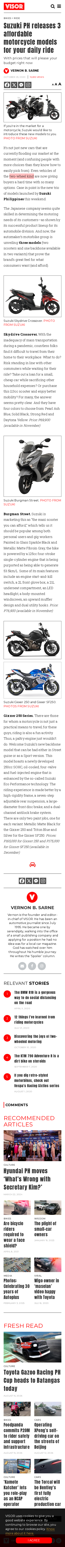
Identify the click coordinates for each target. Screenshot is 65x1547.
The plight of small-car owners (45, 1229)
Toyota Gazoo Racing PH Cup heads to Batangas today (32, 1380)
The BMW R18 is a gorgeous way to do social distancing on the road (35, 997)
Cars (37, 1420)
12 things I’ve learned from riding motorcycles (34, 1019)
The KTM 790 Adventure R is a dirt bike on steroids (36, 1058)
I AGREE (34, 1540)
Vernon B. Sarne (25, 70)
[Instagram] (28, 85)
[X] (14, 85)
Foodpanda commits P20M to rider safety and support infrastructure (17, 1436)
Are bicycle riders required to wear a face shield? (14, 1234)
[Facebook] (7, 85)
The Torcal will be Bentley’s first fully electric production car (47, 1493)
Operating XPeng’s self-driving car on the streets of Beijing (46, 1436)
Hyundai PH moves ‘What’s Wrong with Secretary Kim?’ (27, 1179)
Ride (17, 18)
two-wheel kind (21, 176)
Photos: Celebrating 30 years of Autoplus (17, 1289)
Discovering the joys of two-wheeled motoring (35, 1039)
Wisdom (39, 1218)
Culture (9, 1165)
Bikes (7, 18)
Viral (38, 1275)
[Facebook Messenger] (21, 85)
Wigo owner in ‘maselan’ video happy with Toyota (46, 1289)
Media (8, 1275)
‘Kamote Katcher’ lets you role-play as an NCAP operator (15, 1493)
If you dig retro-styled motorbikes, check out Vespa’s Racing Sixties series (36, 1080)
